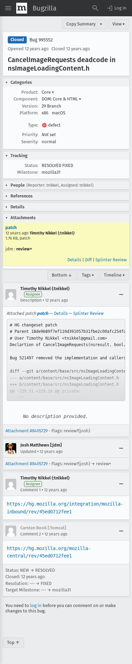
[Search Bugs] (95, 8)
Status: (31, 165)
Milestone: (27, 172)
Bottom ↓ (62, 275)
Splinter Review (111, 259)
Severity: (29, 141)
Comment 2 (30, 534)
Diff (88, 259)
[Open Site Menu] (8, 8)
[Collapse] (121, 294)
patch (11, 227)
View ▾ (118, 23)
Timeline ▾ (114, 275)
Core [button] (48, 92)
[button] (116, 8)
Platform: (29, 112)
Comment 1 (30, 490)
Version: (30, 106)
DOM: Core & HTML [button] (61, 98)
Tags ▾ (88, 275)
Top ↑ (13, 642)
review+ (24, 248)
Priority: (30, 134)
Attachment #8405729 (26, 430)
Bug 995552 (41, 40)
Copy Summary (80, 23)
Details (74, 259)
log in (36, 605)
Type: (33, 125)
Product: (29, 92)
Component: (26, 98)
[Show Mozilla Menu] (21, 8)
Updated (28, 451)
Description (31, 300)
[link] (66, 360)
